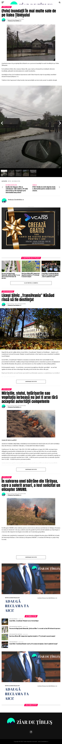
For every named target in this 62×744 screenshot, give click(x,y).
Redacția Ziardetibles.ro (14, 20)
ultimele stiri (16, 181)
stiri (9, 181)
